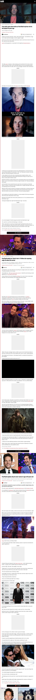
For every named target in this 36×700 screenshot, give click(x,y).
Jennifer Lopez (30, 401)
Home (3, 24)
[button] (33, 34)
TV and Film (6, 682)
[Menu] (35, 1)
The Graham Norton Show (13, 448)
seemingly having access (19, 488)
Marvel (17, 85)
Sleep (3, 540)
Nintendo (12, 229)
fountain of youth (29, 488)
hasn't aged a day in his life (16, 273)
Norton (15, 330)
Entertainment (7, 24)
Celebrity (11, 24)
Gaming (9, 229)
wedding (27, 296)
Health (16, 682)
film (13, 299)
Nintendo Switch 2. (26, 43)
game (7, 64)
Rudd (3, 43)
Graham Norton (21, 448)
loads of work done (19, 563)
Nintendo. (28, 85)
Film (5, 448)
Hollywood (11, 490)
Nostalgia (15, 229)
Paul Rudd (19, 229)
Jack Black (18, 276)
